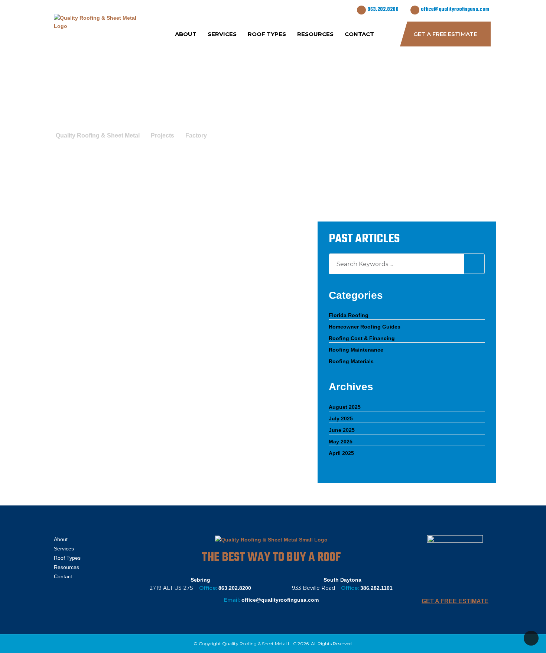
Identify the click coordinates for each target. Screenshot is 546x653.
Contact (359, 34)
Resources (315, 34)
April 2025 (341, 453)
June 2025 (342, 430)
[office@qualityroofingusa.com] (414, 10)
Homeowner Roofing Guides (364, 327)
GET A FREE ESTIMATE (455, 601)
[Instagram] (79, 595)
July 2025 (341, 418)
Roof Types (267, 34)
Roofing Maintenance (356, 350)
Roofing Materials (351, 361)
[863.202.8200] (361, 10)
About (185, 34)
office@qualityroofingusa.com (455, 9)
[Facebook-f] (61, 595)
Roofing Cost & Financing (362, 338)
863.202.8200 (383, 9)
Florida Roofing (348, 315)
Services (222, 34)
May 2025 (340, 442)
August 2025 (345, 407)
